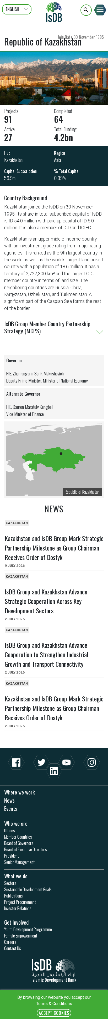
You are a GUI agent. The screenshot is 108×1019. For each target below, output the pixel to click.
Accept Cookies (54, 1013)
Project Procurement (20, 902)
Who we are (16, 823)
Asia (57, 160)
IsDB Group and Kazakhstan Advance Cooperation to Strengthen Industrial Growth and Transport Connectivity (46, 654)
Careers (10, 942)
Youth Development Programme (28, 929)
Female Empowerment (20, 936)
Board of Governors (18, 843)
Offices (9, 830)
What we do (16, 876)
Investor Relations (17, 908)
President (11, 856)
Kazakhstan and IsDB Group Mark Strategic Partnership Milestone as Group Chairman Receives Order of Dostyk (54, 547)
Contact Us (12, 948)
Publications (13, 896)
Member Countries (18, 837)
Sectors (10, 883)
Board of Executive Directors (25, 849)
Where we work (19, 792)
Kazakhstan (13, 160)
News (9, 800)
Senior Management (19, 862)
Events (10, 808)
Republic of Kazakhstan (82, 492)
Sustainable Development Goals (28, 889)
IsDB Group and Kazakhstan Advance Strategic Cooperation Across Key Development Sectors (46, 601)
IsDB (54, 12)
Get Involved (16, 922)
